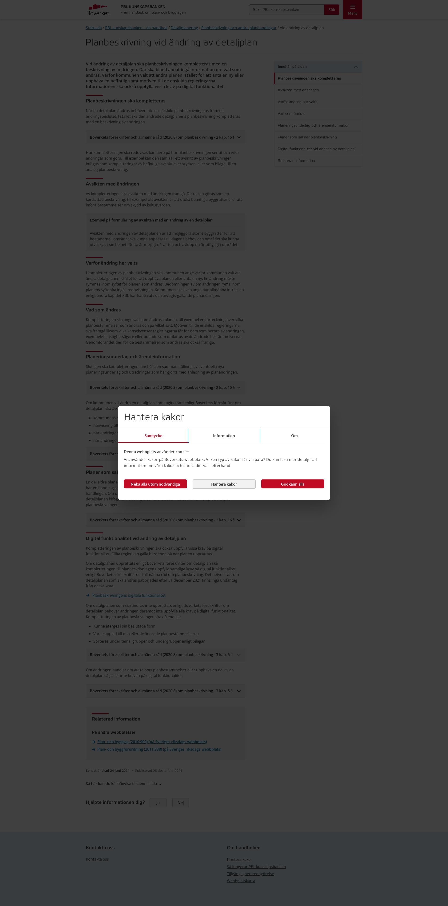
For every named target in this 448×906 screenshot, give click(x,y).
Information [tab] (224, 435)
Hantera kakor (224, 484)
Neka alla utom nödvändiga (155, 484)
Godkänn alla (293, 484)
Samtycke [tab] (153, 435)
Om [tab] (294, 435)
